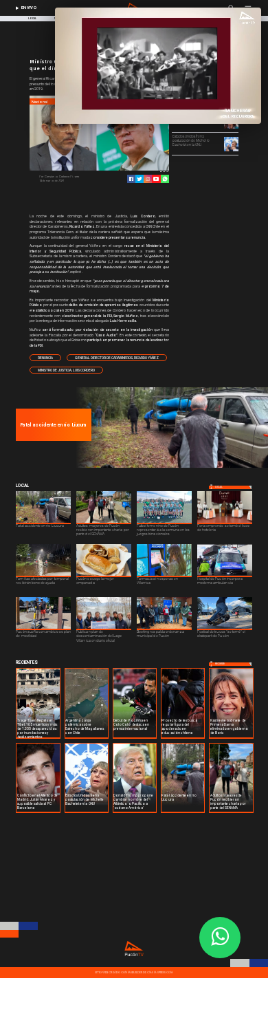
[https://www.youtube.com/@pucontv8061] (156, 179)
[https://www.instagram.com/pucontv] (147, 179)
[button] (45, 357)
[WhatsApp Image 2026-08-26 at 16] (170, 467)
